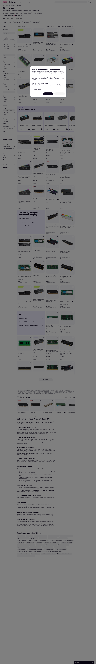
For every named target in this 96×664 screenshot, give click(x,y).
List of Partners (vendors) (36, 89)
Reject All (59, 93)
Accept (48, 93)
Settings (37, 93)
